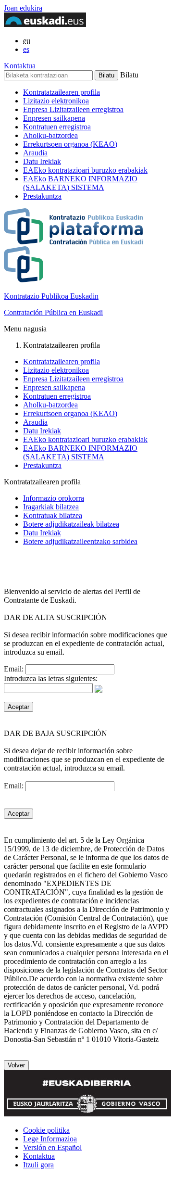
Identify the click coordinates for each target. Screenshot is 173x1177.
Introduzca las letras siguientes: (51, 678)
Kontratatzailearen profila (61, 92)
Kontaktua (20, 66)
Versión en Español (52, 1147)
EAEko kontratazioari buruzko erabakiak (85, 170)
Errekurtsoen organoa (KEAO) (70, 144)
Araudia (35, 153)
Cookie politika (46, 1130)
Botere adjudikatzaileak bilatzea (71, 524)
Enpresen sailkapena (54, 118)
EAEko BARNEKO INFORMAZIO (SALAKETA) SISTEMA (80, 183)
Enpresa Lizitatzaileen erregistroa (73, 109)
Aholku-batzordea (50, 135)
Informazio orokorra (53, 498)
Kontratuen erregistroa (57, 127)
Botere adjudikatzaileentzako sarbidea (80, 541)
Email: (14, 669)
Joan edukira (23, 8)
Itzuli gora (38, 1165)
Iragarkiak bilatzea (51, 507)
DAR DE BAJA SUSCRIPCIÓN (55, 733)
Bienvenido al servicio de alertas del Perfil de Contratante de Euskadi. (72, 595)
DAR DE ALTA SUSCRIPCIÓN (55, 617)
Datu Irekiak (42, 161)
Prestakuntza (42, 196)
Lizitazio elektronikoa (56, 101)
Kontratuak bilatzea (52, 515)
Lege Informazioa (50, 1139)
